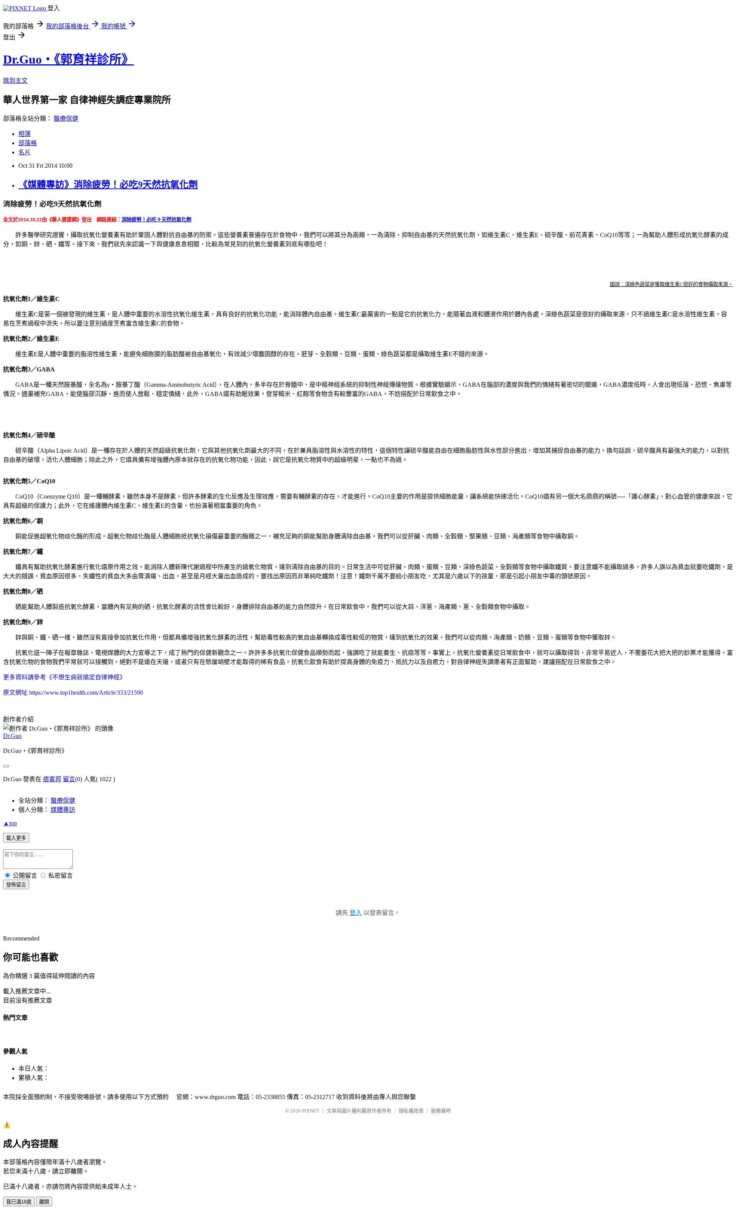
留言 (69, 779)
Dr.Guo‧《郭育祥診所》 (68, 59)
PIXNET (310, 1111)
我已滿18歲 (18, 1202)
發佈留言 (16, 885)
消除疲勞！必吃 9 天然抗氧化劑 (156, 219)
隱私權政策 (411, 1111)
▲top (10, 823)
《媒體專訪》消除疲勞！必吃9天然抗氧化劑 (108, 185)
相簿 (24, 134)
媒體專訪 (63, 809)
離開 (44, 1202)
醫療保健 (66, 118)
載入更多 (16, 838)
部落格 (27, 143)
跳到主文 (15, 80)
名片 (24, 152)
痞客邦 (52, 779)
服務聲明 (441, 1111)
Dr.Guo (12, 736)
